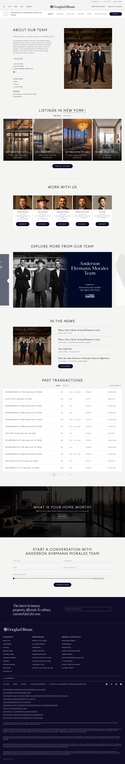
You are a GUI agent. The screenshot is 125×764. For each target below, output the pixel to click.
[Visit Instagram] (14, 72)
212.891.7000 (25, 729)
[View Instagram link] (116, 684)
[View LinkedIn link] (121, 684)
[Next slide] (116, 281)
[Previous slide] (9, 281)
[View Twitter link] (111, 684)
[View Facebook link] (107, 684)
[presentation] (62, 280)
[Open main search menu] (4, 6)
